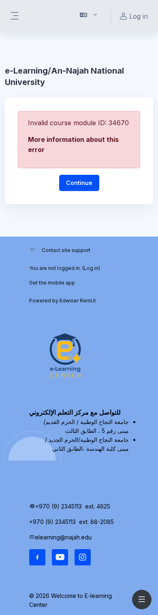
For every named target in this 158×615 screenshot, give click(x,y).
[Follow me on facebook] (37, 557)
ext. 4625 (98, 506)
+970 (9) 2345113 (58, 506)
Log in (91, 268)
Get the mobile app (52, 283)
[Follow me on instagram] (83, 557)
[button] (88, 16)
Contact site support (66, 250)
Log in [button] (138, 16)
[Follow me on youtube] (60, 557)
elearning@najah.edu (63, 537)
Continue (79, 182)
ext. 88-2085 (97, 521)
